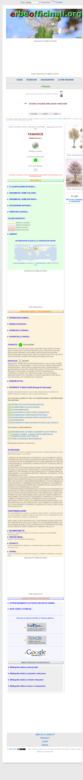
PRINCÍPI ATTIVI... (16, 381)
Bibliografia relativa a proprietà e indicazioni (28, 673)
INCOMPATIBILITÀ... (31, 532)
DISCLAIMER (34, 113)
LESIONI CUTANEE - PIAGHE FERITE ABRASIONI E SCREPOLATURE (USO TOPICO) (32, 435)
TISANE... (34, 553)
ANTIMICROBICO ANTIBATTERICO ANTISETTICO (31, 417)
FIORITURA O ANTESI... (19, 212)
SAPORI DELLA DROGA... (19, 337)
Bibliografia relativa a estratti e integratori (26, 680)
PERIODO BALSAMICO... (19, 318)
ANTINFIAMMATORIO (20, 410)
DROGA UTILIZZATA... (18, 324)
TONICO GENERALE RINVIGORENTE (26, 439)
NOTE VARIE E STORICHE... (21, 609)
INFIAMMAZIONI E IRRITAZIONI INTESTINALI (29, 415)
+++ (9, 417)
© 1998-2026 (11, 749)
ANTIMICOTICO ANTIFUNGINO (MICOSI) (27, 404)
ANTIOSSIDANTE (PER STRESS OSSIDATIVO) (30, 412)
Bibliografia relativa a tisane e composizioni (27, 686)
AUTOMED (45, 113)
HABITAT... (13, 234)
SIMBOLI (56, 113)
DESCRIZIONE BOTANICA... (20, 205)
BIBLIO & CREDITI (45, 734)
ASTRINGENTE (17, 420)
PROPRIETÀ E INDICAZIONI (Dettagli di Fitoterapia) (30, 387)
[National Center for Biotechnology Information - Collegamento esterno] (36, 640)
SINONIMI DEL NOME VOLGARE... (23, 193)
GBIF (48, 263)
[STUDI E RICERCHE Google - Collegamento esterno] (36, 653)
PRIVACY (45, 738)
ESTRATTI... (34, 544)
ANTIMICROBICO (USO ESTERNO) (25, 407)
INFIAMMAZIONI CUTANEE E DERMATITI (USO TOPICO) (34, 432)
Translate (59, 2)
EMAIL (45, 745)
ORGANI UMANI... (21, 538)
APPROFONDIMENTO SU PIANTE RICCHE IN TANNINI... (33, 603)
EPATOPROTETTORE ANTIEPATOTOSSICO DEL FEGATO (34, 423)
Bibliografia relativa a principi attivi (24, 667)
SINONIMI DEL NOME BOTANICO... (23, 199)
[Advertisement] (35, 289)
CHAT (45, 741)
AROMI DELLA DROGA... (19, 330)
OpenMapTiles (41, 263)
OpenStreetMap (19, 263)
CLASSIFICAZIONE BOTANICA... (22, 187)
